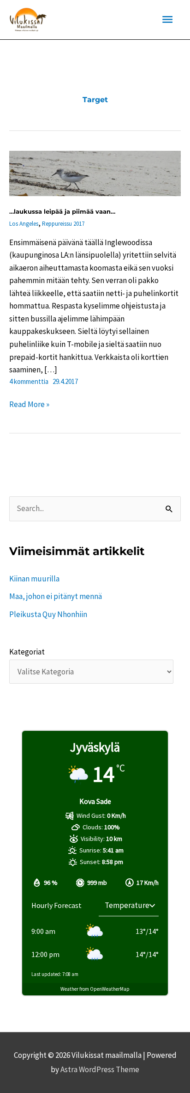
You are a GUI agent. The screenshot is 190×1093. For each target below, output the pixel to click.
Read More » (29, 405)
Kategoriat (27, 652)
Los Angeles (23, 224)
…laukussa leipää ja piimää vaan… (62, 211)
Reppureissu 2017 (63, 224)
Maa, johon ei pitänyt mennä (55, 596)
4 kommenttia (28, 381)
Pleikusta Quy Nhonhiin (48, 614)
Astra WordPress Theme (99, 1069)
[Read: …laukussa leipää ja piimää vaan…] (95, 172)
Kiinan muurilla (34, 579)
